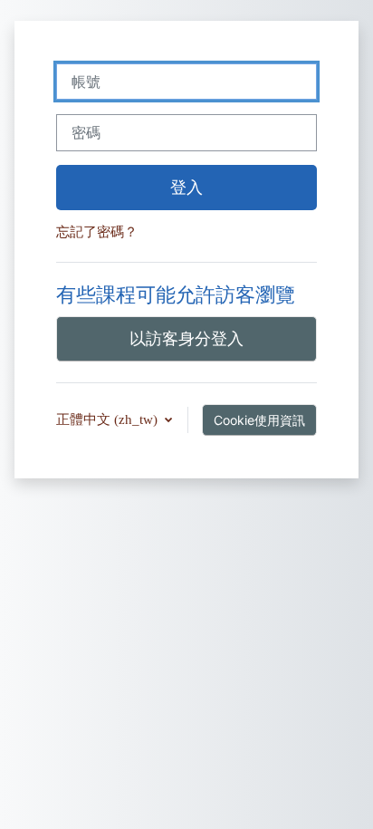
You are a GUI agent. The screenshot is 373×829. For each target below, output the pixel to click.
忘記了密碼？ (97, 232)
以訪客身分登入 (186, 338)
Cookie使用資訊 (259, 420)
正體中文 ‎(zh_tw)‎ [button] (108, 419)
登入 (186, 187)
